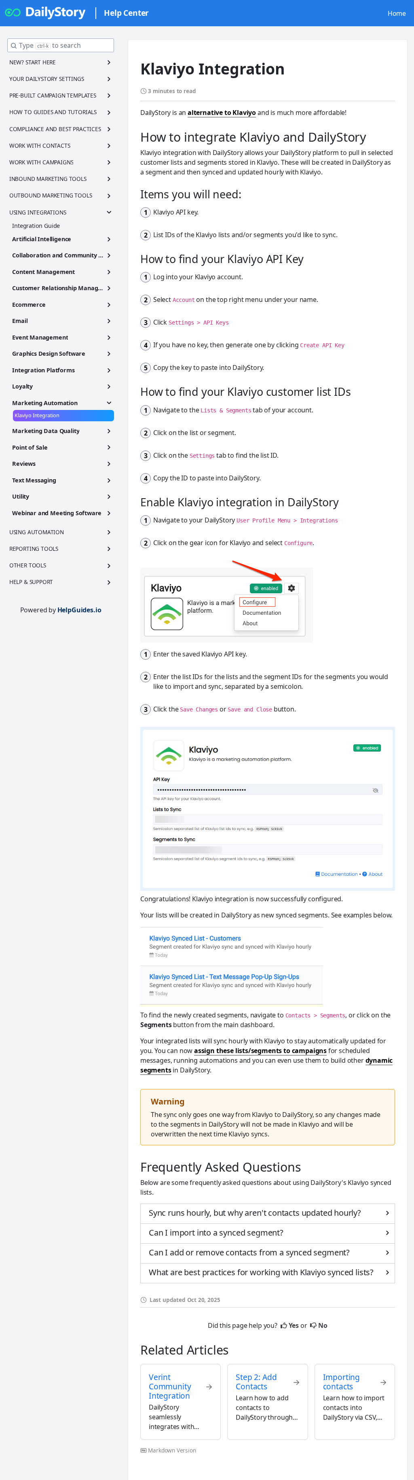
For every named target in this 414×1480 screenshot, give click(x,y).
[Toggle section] (109, 62)
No (322, 1325)
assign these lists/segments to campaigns (260, 1050)
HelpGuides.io (79, 609)
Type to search (50, 45)
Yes (294, 1325)
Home (397, 13)
